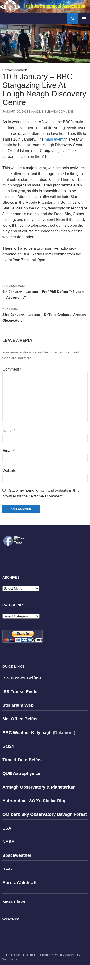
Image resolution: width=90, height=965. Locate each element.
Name (8, 431)
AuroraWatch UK (19, 882)
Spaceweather (16, 855)
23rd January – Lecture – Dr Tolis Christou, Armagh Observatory (44, 314)
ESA (6, 828)
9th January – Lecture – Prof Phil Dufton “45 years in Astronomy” (43, 291)
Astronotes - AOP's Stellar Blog (34, 800)
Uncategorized (14, 70)
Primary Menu (84, 18)
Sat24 (8, 746)
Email (8, 451)
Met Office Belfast (20, 719)
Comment (11, 369)
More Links (13, 902)
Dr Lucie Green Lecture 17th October (26, 955)
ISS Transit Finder (20, 691)
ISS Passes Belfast (21, 678)
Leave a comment (60, 111)
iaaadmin (37, 111)
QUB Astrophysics (21, 773)
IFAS (7, 869)
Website (9, 470)
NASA (8, 841)
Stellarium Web (18, 705)
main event (54, 139)
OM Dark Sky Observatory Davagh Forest (44, 814)
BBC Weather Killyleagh (27, 732)
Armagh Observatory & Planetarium (39, 787)
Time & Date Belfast (22, 759)
